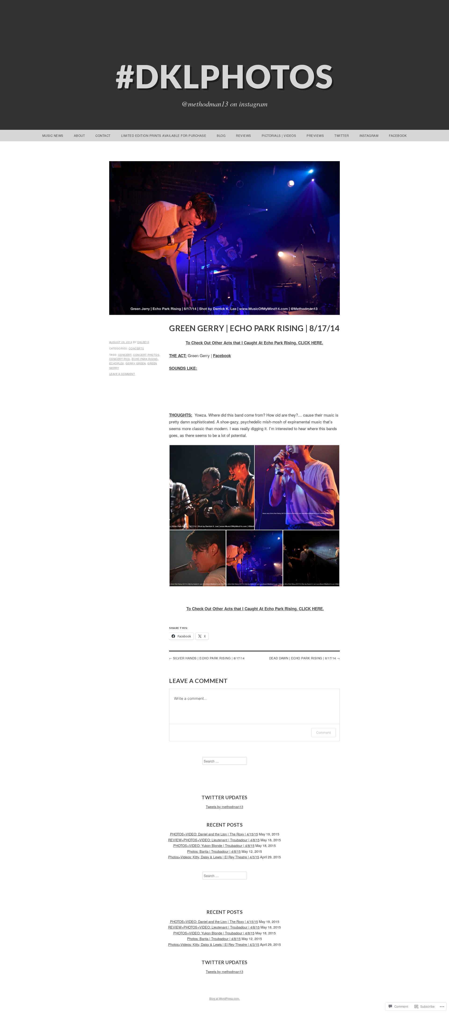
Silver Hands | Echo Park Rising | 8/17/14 (209, 658)
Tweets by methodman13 (224, 806)
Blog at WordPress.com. (224, 998)
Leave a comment (122, 374)
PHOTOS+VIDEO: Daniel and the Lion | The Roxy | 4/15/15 (214, 833)
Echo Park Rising (145, 359)
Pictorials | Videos (279, 135)
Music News (52, 135)
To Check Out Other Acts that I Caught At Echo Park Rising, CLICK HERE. (254, 342)
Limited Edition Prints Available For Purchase (163, 135)
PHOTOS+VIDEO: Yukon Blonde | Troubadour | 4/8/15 (213, 845)
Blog (221, 135)
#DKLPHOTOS (224, 76)
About (79, 135)
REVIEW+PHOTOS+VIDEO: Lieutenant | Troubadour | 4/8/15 (214, 839)
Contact (103, 135)
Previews (315, 135)
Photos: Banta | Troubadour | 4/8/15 (214, 851)
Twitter (341, 135)
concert (125, 354)
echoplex (116, 363)
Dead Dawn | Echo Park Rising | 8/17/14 (302, 658)
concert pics (119, 359)
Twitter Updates (224, 797)
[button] (211, 487)
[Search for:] (224, 761)
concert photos (146, 354)
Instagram (369, 135)
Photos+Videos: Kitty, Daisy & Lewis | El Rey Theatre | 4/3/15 (213, 856)
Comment (323, 732)
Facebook (398, 135)
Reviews (243, 135)
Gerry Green (136, 363)
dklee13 (143, 342)
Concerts (136, 348)
